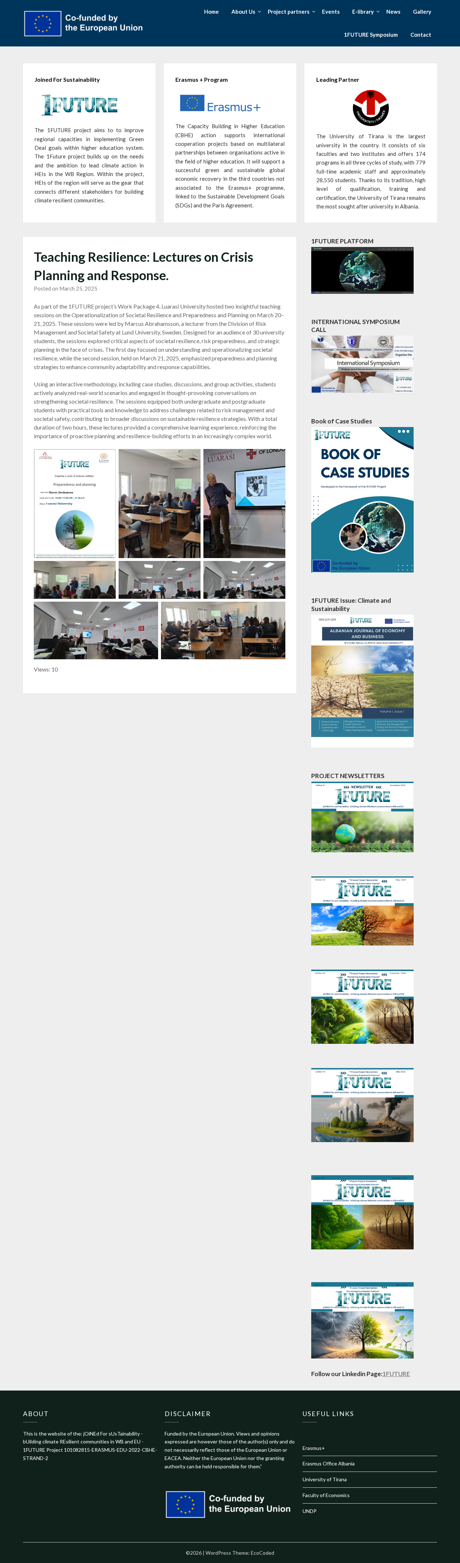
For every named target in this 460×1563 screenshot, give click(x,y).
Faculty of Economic (325, 1495)
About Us (243, 11)
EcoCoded (262, 1553)
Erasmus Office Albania (329, 1463)
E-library (363, 11)
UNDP (310, 1511)
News (393, 11)
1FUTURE (396, 1374)
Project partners (288, 11)
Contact (420, 34)
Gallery (422, 11)
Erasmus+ (314, 1448)
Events (331, 11)
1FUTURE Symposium (371, 34)
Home (211, 11)
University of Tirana (325, 1479)
